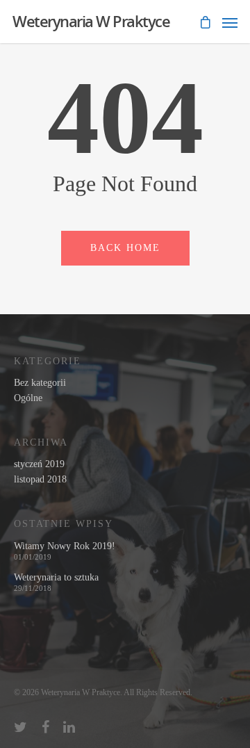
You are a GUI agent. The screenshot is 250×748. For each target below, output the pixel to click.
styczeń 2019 (39, 464)
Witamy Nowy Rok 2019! (64, 546)
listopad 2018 (40, 480)
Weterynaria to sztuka (56, 578)
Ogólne (28, 398)
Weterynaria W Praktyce (90, 21)
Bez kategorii (40, 383)
